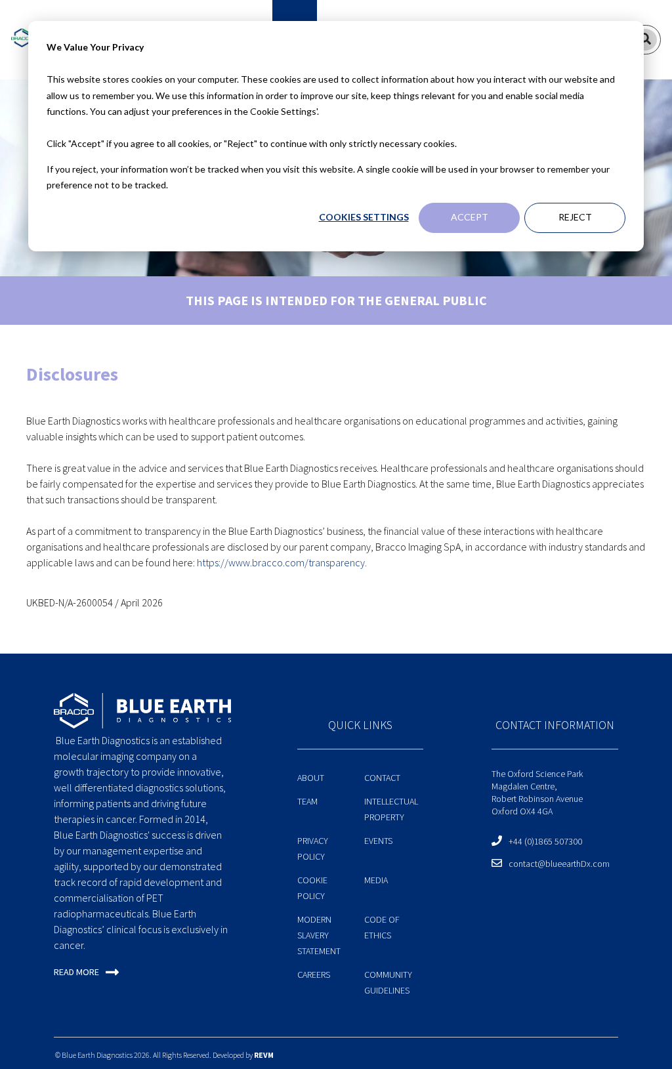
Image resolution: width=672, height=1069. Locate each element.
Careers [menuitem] (313, 974)
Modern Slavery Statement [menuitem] (319, 935)
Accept (469, 216)
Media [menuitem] (376, 880)
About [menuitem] (310, 778)
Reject (575, 216)
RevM (264, 1055)
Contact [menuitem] (382, 778)
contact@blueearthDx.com (559, 864)
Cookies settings (364, 216)
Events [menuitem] (378, 841)
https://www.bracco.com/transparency (281, 562)
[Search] (645, 40)
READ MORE (76, 972)
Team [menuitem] (307, 801)
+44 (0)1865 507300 (545, 841)
